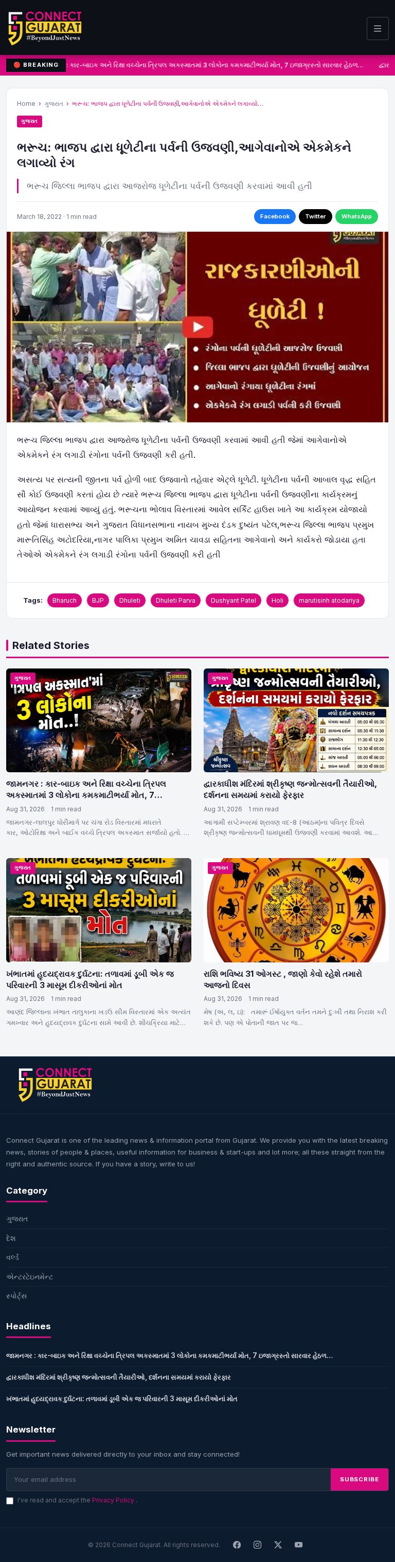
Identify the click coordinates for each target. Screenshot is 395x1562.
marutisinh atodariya (329, 600)
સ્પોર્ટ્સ (16, 1295)
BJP (98, 600)
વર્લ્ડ (12, 1257)
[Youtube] (299, 1545)
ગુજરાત (53, 103)
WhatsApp (357, 216)
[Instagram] (257, 1545)
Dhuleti (129, 600)
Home (26, 103)
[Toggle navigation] (378, 28)
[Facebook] (237, 1545)
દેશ (11, 1238)
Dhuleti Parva (175, 600)
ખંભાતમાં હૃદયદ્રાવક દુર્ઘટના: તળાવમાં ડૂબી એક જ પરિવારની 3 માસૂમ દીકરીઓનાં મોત (90, 979)
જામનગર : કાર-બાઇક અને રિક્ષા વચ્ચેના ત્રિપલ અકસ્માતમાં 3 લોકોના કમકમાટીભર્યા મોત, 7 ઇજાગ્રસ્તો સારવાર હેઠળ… (199, 65)
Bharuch (64, 600)
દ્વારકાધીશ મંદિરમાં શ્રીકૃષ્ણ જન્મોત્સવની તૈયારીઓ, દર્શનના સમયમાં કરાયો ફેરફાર (290, 789)
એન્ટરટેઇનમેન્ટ (29, 1276)
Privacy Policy (114, 1500)
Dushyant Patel (233, 600)
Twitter (315, 216)
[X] (278, 1545)
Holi (277, 600)
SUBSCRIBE (359, 1479)
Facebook (275, 216)
